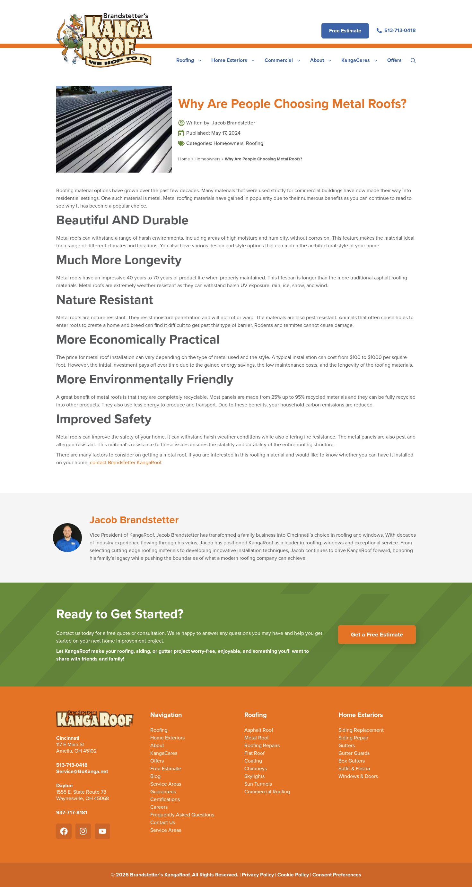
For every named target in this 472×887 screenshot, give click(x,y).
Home (184, 159)
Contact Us (162, 822)
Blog (155, 776)
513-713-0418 (72, 765)
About (317, 60)
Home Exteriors (229, 60)
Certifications (165, 799)
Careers (159, 807)
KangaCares (355, 60)
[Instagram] (83, 831)
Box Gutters (351, 761)
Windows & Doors (358, 776)
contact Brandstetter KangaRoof (125, 462)
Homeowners (228, 143)
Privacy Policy (258, 874)
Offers (394, 60)
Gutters (346, 745)
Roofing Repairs (262, 745)
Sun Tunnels (258, 784)
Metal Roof (256, 738)
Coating (253, 761)
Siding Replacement (361, 730)
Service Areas (165, 784)
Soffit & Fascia (354, 768)
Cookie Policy (293, 874)
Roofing (185, 60)
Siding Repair (353, 738)
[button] (413, 60)
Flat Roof (254, 753)
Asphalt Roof (258, 730)
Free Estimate (165, 768)
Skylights (254, 776)
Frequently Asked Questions (182, 815)
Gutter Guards (354, 753)
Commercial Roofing (267, 792)
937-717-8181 (71, 812)
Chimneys (255, 768)
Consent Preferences (336, 874)
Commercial (279, 60)
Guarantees (163, 792)
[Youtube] (102, 831)
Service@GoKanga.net (82, 771)
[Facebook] (64, 831)
